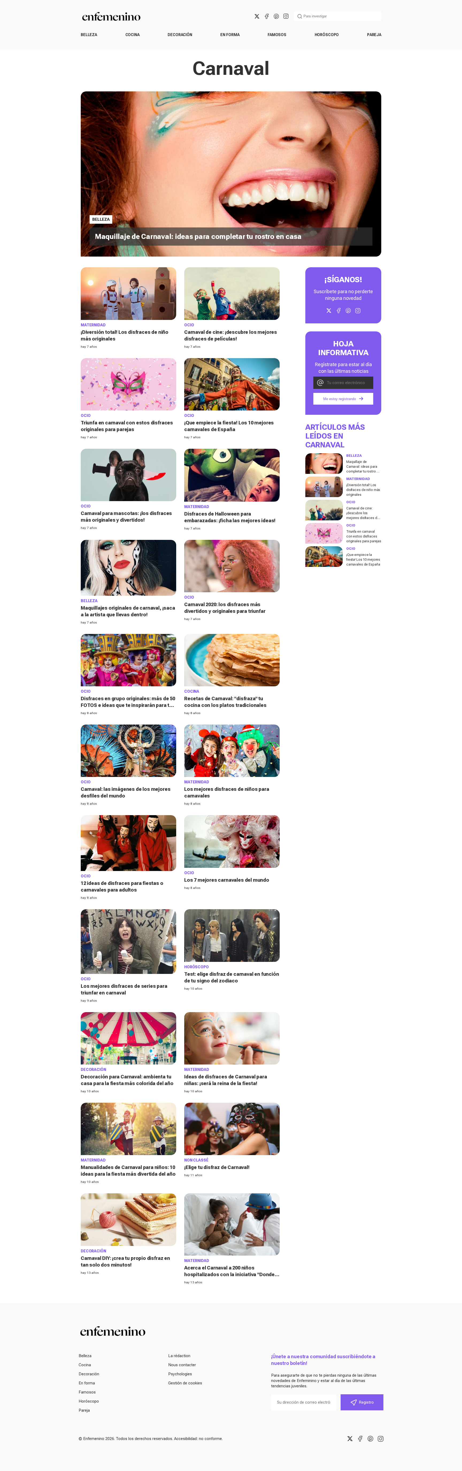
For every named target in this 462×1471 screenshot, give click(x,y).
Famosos (277, 35)
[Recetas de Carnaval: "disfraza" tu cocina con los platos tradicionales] (232, 660)
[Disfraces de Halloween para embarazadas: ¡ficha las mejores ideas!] (232, 475)
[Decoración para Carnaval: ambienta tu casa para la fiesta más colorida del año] (128, 1038)
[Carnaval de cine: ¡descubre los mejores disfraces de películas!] (232, 293)
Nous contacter (182, 1364)
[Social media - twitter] (257, 16)
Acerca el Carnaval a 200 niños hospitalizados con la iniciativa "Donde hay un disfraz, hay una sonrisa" (229, 1274)
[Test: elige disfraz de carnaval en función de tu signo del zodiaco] (232, 935)
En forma (229, 35)
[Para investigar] (300, 16)
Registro (366, 1402)
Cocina (132, 35)
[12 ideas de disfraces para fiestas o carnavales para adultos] (128, 843)
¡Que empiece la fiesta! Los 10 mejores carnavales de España (363, 559)
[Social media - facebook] (266, 16)
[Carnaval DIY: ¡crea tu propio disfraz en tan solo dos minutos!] (128, 1219)
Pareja (374, 35)
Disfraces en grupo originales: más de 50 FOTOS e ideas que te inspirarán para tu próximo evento (128, 705)
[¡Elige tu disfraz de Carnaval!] (232, 1129)
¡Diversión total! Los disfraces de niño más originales (363, 490)
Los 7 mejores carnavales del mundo (226, 880)
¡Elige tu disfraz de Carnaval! (216, 1167)
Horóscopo (327, 35)
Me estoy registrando (339, 399)
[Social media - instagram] (285, 16)
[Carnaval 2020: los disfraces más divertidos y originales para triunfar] (232, 566)
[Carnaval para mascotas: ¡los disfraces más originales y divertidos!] (128, 475)
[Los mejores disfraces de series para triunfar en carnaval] (128, 941)
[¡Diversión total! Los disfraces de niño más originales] (128, 293)
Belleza (89, 35)
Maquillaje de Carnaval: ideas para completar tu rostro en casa (198, 237)
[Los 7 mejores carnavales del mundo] (232, 841)
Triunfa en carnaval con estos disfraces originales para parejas (363, 536)
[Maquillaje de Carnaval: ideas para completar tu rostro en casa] (324, 463)
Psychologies (180, 1374)
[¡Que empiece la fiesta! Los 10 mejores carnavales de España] (232, 384)
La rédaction (179, 1355)
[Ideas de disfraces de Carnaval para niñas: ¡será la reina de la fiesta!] (232, 1038)
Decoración (180, 35)
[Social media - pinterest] (276, 16)
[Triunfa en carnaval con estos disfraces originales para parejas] (128, 384)
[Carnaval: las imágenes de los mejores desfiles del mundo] (128, 751)
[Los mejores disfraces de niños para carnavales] (232, 751)
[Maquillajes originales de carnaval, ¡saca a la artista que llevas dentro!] (128, 568)
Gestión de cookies (185, 1383)
